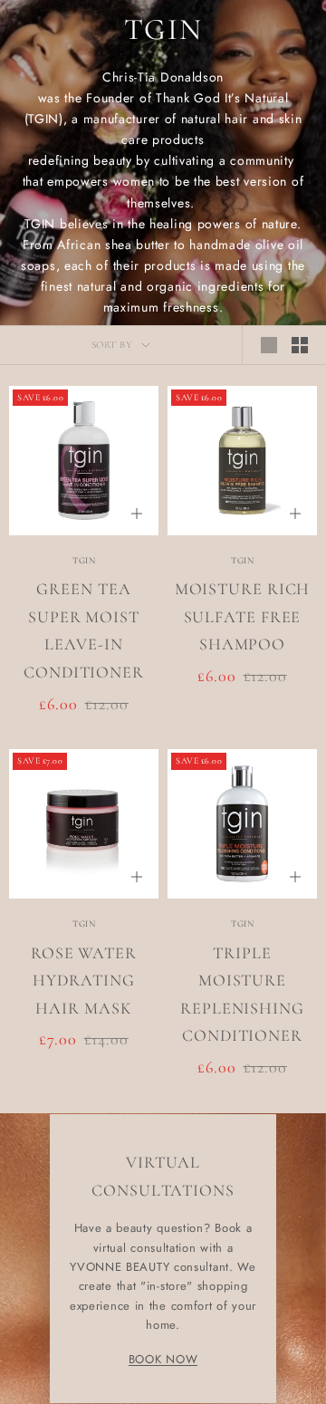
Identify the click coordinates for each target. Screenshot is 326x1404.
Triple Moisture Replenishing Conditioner (242, 994)
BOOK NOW (163, 1359)
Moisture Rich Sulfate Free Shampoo (243, 616)
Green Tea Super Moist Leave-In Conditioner (84, 630)
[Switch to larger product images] (269, 345)
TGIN (83, 560)
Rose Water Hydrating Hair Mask (84, 980)
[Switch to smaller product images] (300, 345)
